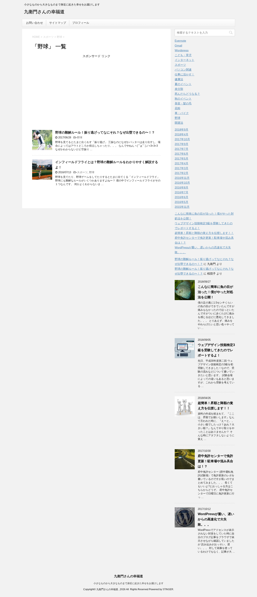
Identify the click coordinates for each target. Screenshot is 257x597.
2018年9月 (181, 129)
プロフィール (80, 22)
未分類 (179, 89)
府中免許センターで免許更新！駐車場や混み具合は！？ (215, 461)
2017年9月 (181, 144)
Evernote (180, 40)
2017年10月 (182, 139)
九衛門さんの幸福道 (44, 11)
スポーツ (82, 172)
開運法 (179, 122)
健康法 (179, 79)
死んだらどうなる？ (187, 93)
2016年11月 (182, 177)
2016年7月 (181, 192)
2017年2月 (181, 173)
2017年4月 (181, 163)
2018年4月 (181, 134)
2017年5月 (181, 158)
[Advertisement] (96, 90)
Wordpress (182, 50)
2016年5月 (181, 202)
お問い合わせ (34, 22)
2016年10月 (182, 182)
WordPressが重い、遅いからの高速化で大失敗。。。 (216, 519)
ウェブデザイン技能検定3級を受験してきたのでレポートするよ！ (216, 350)
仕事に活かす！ (184, 74)
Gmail (178, 45)
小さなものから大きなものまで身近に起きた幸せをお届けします (128, 583)
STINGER (168, 589)
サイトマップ (57, 22)
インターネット (184, 60)
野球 (79, 137)
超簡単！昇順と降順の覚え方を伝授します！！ (204, 233)
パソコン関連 (183, 69)
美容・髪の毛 (183, 103)
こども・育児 (183, 55)
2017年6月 (181, 153)
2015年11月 (182, 206)
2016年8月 (181, 187)
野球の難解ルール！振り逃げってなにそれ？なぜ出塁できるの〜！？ (105, 132)
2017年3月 (181, 168)
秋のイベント (183, 98)
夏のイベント (183, 84)
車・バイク (182, 113)
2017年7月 (181, 148)
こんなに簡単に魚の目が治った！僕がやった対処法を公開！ (215, 292)
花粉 (177, 108)
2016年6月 (181, 197)
